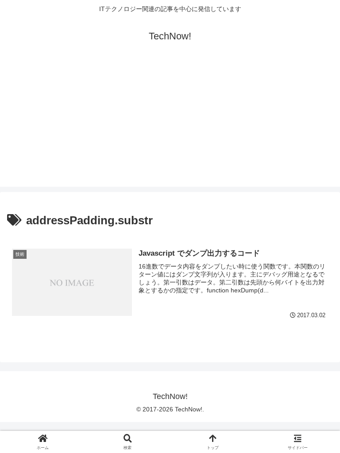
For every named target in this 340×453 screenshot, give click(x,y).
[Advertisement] (170, 125)
